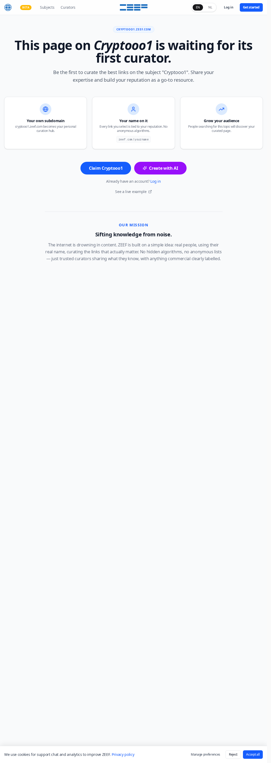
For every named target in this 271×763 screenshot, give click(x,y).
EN (198, 7)
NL (210, 7)
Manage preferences (205, 754)
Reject (233, 754)
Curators (68, 7)
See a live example (130, 191)
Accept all (253, 754)
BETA (25, 7)
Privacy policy (123, 754)
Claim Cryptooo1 (106, 168)
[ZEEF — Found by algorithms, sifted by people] (133, 7)
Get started (251, 7)
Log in (228, 7)
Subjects (47, 7)
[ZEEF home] (8, 7)
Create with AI (163, 168)
